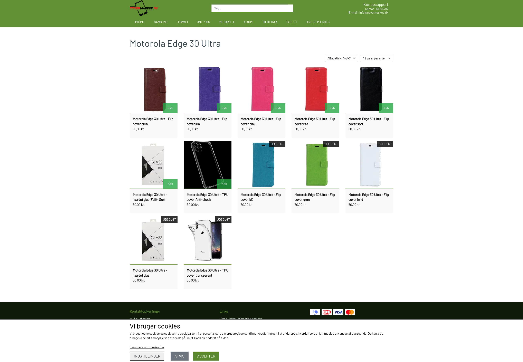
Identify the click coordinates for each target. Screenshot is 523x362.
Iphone (139, 22)
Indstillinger (147, 356)
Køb (170, 108)
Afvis (179, 356)
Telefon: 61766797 (376, 9)
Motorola (227, 22)
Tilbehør (269, 22)
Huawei (182, 22)
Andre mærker (318, 22)
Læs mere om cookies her (147, 347)
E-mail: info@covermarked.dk (368, 12)
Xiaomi (248, 22)
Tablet (291, 22)
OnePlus (203, 22)
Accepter (206, 356)
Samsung (161, 22)
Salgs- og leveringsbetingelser (241, 319)
